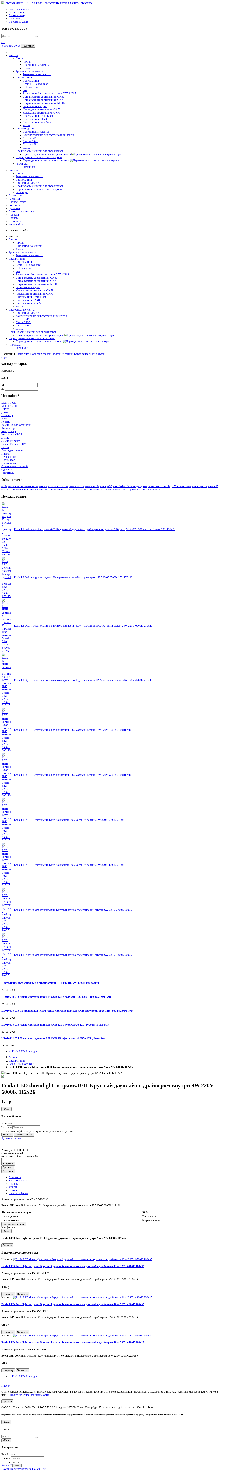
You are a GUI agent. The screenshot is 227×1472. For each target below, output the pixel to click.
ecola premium (131, 489)
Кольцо (5, 421)
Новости (14, 214)
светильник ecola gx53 (154, 489)
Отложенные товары (21, 211)
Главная (13, 1057)
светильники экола (26, 486)
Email (4, 1454)
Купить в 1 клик (11, 1138)
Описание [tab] (15, 1177)
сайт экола (61, 486)
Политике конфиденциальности (29, 1394)
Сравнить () (16, 18)
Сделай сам (8, 469)
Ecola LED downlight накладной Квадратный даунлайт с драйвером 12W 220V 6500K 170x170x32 (73, 577)
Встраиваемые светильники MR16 (44, 103)
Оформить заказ (18, 21)
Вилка (5, 408)
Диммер (6, 412)
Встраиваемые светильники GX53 (43, 96)
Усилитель (7, 472)
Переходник (8, 456)
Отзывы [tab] (13, 1183)
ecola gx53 (106, 486)
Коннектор (8, 428)
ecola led (118, 486)
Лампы (20, 58)
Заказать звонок (24, 1134)
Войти (17, 1465)
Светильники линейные (37, 122)
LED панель (8, 402)
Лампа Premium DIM (13, 443)
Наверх (5, 1385)
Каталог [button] (13, 169)
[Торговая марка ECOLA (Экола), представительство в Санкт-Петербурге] (46, 2)
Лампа (5, 437)
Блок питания (9, 405)
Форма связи (97, 353)
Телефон (6, 1127)
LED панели (30, 87)
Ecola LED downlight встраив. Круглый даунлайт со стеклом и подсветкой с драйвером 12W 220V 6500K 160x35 (72, 1266)
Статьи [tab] (13, 1190)
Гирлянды (22, 163)
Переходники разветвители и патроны (39, 157)
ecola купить (199, 486)
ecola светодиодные (135, 486)
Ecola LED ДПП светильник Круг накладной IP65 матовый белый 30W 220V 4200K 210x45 (70, 864)
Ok (3, 42)
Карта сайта (16, 224)
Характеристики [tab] (19, 1180)
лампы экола (76, 486)
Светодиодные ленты (29, 128)
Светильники (24, 77)
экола (11, 486)
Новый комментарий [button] (13, 1224)
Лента (5, 447)
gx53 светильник (181, 486)
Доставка (14, 208)
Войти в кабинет (19, 8)
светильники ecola (159, 486)
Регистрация (16, 12)
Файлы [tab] (13, 1186)
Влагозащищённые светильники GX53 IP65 (49, 93)
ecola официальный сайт (108, 489)
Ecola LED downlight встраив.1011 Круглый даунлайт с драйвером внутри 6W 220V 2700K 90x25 (73, 909)
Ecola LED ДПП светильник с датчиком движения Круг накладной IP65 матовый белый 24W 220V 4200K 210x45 (83, 680)
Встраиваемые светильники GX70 (43, 99)
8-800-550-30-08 (11, 45)
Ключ (4, 418)
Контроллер (8, 431)
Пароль (5, 1458)
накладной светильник (78, 489)
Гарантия (14, 198)
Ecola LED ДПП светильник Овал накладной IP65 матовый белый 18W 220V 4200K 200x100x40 (72, 774)
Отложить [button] (8, 1171)
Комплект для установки (16, 424)
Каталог (13, 55)
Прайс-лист (16, 220)
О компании (16, 195)
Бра (25, 90)
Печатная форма (18, 1193)
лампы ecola (92, 486)
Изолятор (7, 415)
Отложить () (17, 15)
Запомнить (12, 1461)
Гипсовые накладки (35, 106)
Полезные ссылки (62, 353)
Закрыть (7, 1134)
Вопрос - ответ (17, 201)
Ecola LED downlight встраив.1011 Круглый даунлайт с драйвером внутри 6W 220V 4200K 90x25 (73, 954)
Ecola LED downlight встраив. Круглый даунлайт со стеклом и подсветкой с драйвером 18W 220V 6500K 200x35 (72, 1342)
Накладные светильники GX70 (41, 112)
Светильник (8, 463)
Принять (7, 1401)
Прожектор (8, 459)
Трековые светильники (29, 71)
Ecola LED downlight (35, 83)
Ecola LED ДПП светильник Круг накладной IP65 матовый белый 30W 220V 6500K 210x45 (70, 819)
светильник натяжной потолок (20, 489)
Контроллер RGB (12, 434)
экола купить (47, 486)
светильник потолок (51, 489)
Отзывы (13, 217)
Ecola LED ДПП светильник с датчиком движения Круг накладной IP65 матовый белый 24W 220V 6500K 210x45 (83, 625)
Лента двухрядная (12, 450)
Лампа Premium (10, 440)
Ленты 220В (30, 141)
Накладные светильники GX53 (41, 109)
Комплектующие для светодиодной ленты (48, 134)
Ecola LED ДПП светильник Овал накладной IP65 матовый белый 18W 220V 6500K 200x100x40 (72, 729)
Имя (4, 1123)
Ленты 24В (29, 144)
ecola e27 (213, 486)
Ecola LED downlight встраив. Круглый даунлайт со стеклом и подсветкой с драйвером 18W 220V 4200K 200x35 (72, 1304)
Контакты (14, 205)
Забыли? (6, 1465)
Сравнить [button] (8, 1167)
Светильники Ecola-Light (38, 115)
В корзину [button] (8, 1163)
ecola (4, 486)
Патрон (5, 453)
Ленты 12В (29, 138)
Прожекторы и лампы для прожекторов (40, 150)
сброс (4, 357)
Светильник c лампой (14, 466)
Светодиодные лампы (36, 64)
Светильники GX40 (35, 118)
